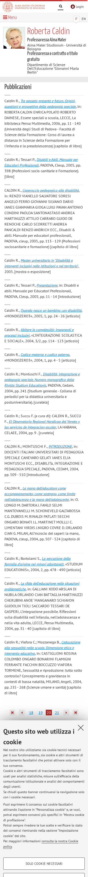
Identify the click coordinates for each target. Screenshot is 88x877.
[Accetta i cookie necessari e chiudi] (80, 727)
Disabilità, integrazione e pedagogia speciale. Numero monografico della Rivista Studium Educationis (42, 380)
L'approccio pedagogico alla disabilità (51, 190)
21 (57, 712)
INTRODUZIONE (60, 446)
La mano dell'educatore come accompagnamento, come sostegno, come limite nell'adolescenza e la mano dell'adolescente (39, 494)
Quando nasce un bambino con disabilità (51, 310)
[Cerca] (60, 7)
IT (76, 19)
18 (31, 712)
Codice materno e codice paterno (45, 354)
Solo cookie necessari (44, 863)
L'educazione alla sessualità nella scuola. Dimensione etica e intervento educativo (42, 648)
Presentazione (47, 285)
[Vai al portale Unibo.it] (23, 6)
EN (84, 19)
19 (40, 712)
